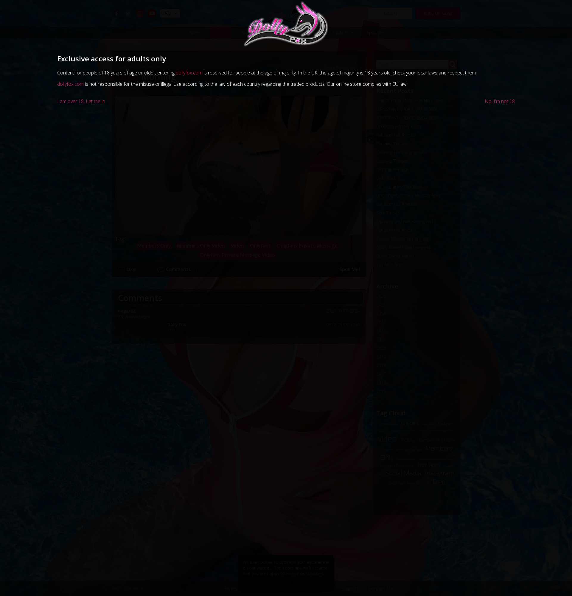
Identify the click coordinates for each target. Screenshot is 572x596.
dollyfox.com (189, 72)
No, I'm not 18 (500, 101)
